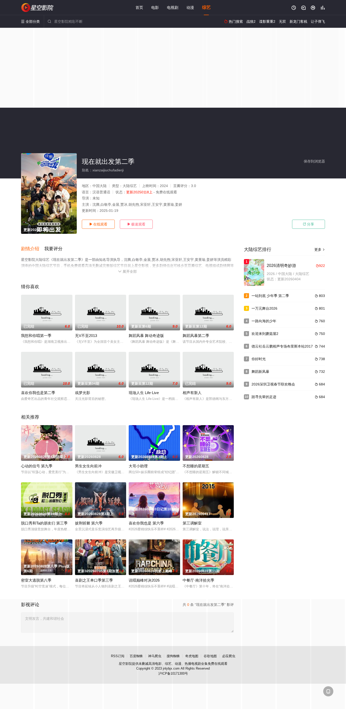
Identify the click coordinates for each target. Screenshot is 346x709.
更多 (319, 249)
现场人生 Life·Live (144, 393)
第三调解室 (192, 523)
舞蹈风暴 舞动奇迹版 (146, 335)
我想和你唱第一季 (36, 335)
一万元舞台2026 (264, 308)
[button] (32, 248)
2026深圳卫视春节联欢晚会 (273, 384)
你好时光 (259, 359)
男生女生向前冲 (88, 466)
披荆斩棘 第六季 (89, 523)
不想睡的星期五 (196, 466)
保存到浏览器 (314, 161)
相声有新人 (192, 393)
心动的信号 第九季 (36, 466)
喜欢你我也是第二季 (38, 393)
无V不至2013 (86, 335)
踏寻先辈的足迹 (264, 397)
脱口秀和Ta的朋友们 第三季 (44, 523)
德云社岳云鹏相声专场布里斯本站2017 (282, 346)
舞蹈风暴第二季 (196, 335)
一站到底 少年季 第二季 (270, 296)
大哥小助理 (138, 466)
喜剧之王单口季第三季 (94, 580)
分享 (308, 224)
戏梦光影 (82, 393)
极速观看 (136, 224)
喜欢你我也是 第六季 (146, 523)
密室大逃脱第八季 (36, 580)
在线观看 (98, 224)
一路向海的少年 (264, 321)
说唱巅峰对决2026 (144, 580)
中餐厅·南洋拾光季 (198, 580)
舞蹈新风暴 (260, 372)
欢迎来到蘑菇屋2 (265, 334)
